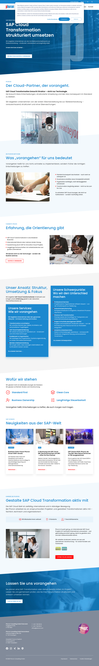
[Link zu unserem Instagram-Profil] (11, 648)
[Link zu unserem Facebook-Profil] (7, 648)
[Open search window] (92, 2)
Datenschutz (73, 659)
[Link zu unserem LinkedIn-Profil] (18, 648)
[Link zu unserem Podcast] (22, 648)
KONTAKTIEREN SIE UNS (14, 601)
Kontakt (90, 7)
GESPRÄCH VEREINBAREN (15, 261)
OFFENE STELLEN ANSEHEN (64, 557)
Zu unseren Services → (15, 351)
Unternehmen (74, 2)
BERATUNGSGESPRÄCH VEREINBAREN (19, 56)
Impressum (64, 659)
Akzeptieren (64, 19)
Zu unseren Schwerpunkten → (63, 340)
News (82, 2)
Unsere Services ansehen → (15, 47)
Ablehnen (76, 19)
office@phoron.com (37, 628)
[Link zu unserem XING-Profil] (15, 648)
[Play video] (49, 127)
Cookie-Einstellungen (52, 19)
